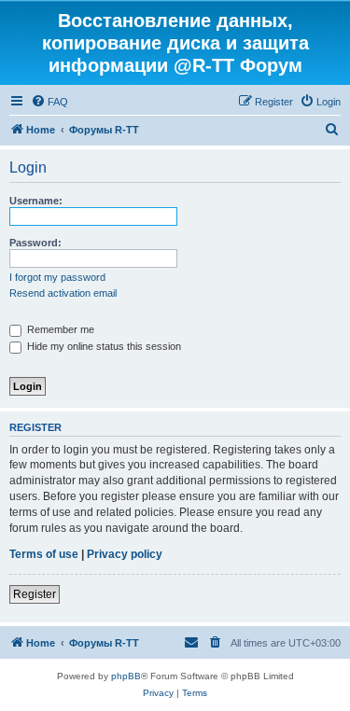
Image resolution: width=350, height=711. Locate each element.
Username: (36, 200)
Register (34, 594)
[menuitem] (49, 102)
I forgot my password (57, 277)
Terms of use (43, 554)
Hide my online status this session (102, 346)
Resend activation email (63, 293)
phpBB (126, 676)
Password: (35, 242)
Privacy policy (124, 554)
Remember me (59, 329)
